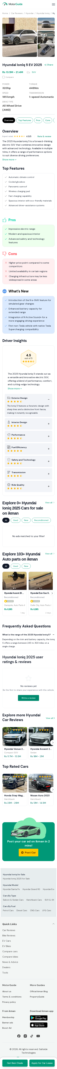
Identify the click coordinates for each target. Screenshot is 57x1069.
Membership (8, 1017)
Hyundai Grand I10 (31, 889)
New (26, 520)
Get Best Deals (15, 1063)
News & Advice (10, 962)
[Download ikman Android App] (42, 1018)
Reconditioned (41, 520)
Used (15, 520)
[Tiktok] (32, 1036)
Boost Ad (6, 1028)
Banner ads (7, 1022)
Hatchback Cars (34, 899)
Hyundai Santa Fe (11, 889)
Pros (38, 120)
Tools (5, 972)
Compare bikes (10, 956)
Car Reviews (8, 930)
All (6, 520)
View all (48, 502)
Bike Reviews (8, 935)
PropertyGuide (37, 996)
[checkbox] (28, 77)
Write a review (28, 698)
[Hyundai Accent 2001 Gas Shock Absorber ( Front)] (14, 581)
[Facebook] (19, 1036)
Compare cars (10, 951)
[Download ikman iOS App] (42, 1025)
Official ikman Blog (39, 991)
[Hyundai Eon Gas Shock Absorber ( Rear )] (41, 581)
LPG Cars (46, 910)
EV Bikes (6, 946)
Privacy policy (9, 1002)
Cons (47, 120)
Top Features (24, 120)
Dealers (6, 967)
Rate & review (44, 136)
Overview (8, 120)
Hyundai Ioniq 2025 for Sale (16, 878)
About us (6, 991)
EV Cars (6, 940)
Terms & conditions (11, 996)
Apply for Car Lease (42, 1063)
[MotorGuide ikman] (12, 4)
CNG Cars (34, 910)
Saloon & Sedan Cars (13, 899)
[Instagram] (25, 1036)
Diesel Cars (22, 910)
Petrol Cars (8, 910)
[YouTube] (38, 1036)
